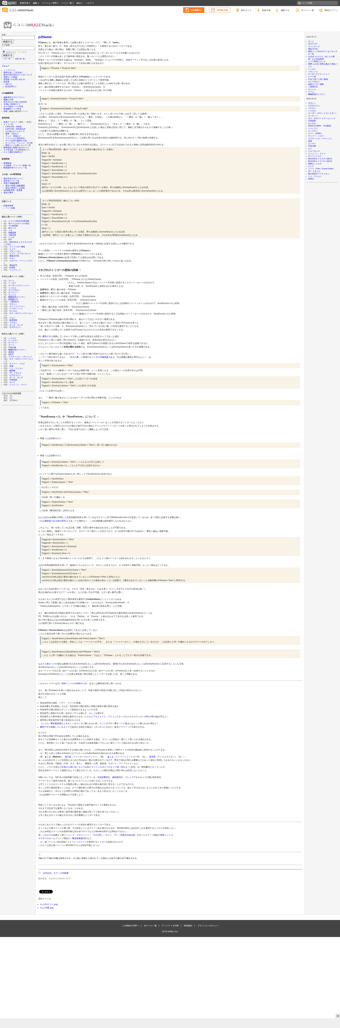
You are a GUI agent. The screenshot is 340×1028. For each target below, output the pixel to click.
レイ (44, 723)
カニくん (12, 295)
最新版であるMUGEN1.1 (56, 521)
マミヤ (79, 723)
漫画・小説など (12, 133)
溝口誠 (68, 757)
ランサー (312, 143)
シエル (88, 716)
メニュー (6, 66)
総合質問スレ (11, 86)
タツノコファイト (17, 306)
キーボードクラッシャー (19, 285)
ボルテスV (312, 44)
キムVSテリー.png (49, 904)
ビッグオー (13, 340)
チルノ (12, 258)
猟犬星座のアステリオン (319, 174)
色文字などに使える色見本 (15, 102)
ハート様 (312, 76)
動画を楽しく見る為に (13, 72)
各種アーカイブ (10, 122)
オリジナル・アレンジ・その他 (19, 143)
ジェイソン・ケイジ (18, 385)
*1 (56, 46)
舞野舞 (12, 371)
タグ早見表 (8, 150)
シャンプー (313, 128)
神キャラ (12, 228)
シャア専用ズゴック (317, 61)
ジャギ (11, 237)
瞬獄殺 (115, 777)
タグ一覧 (7, 59)
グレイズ (129, 777)
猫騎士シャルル (315, 164)
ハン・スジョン (16, 368)
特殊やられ (81, 683)
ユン (110, 835)
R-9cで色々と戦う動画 (318, 79)
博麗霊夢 (12, 233)
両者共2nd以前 (127, 835)
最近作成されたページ (13, 178)
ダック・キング (16, 325)
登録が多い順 (20, 59)
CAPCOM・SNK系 (13, 127)
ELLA (149, 716)
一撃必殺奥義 (55, 723)
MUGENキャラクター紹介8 (320, 161)
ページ (24, 52)
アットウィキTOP (170, 925)
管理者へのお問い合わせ (14, 79)
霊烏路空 (13, 265)
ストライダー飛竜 (17, 247)
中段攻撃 (101, 777)
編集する (285, 10)
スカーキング (314, 151)
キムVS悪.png (46, 908)
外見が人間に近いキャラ (73, 767)
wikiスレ (8, 84)
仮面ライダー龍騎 (316, 84)
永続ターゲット (133, 60)
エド (310, 148)
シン (42, 360)
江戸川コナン (15, 327)
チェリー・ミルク (17, 363)
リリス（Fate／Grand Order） (321, 168)
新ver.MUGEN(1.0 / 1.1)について (18, 75)
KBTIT (11, 354)
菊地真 (152, 757)
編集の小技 (8, 99)
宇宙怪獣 (13, 380)
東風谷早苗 (14, 256)
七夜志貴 (12, 235)
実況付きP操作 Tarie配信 (319, 126)
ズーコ (11, 281)
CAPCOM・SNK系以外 (15, 129)
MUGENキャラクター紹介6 (320, 159)
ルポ (102, 767)
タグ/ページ (11, 52)
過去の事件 (8, 192)
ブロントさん (15, 251)
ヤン (116, 835)
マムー (12, 318)
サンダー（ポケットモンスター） (322, 113)
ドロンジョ (313, 71)
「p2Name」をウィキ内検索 (55, 873)
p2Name (45, 37)
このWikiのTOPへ (130, 925)
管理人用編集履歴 (11, 183)
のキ (110, 767)
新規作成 (266, 10)
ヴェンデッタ (314, 46)
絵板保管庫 (8, 206)
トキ (10, 230)
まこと (311, 41)
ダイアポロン (14, 290)
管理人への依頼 (10, 77)
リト (98, 767)
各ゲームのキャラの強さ (19, 223)
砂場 (5, 111)
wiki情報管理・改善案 (13, 190)
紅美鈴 (12, 267)
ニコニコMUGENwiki (21, 10)
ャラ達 (116, 767)
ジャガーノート (16, 309)
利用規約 (188, 925)
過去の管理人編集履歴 (15, 185)
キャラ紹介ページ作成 (13, 106)
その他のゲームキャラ (15, 131)
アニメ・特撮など (13, 136)
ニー (106, 767)
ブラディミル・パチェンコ (20, 357)
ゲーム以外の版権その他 (16, 141)
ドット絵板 (10, 208)
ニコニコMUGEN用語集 (18, 221)
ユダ (65, 723)
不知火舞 (12, 347)
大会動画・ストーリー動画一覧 (17, 165)
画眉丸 (11, 352)
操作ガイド (246, 10)
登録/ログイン (331, 10)
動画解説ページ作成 (12, 109)
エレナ (12, 382)
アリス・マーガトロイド (20, 253)
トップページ (9, 70)
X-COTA (97, 835)
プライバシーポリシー (208, 925)
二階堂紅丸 (14, 301)
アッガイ (12, 283)
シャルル (12, 288)
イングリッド (15, 270)
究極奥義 (104, 357)
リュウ (12, 249)
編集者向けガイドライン (14, 97)
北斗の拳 (74, 357)
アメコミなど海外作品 (15, 138)
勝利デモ (46, 336)
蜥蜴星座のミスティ (17, 297)
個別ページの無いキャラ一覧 (18, 145)
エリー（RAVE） (315, 133)
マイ (93, 767)
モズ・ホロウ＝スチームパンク (321, 118)
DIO (10, 239)
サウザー (42, 838)
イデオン (13, 323)
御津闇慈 (13, 320)
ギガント (13, 304)
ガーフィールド (315, 156)
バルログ (46, 835)
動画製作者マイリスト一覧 (15, 168)
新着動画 (7, 163)
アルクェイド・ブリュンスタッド (109, 716)
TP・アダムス (15, 373)
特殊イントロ (68, 683)
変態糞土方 (13, 299)
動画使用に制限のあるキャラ (16, 147)
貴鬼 (11, 366)
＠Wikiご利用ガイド (12, 104)
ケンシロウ (105, 723)
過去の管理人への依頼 (15, 188)
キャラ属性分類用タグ (13, 152)
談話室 (6, 82)
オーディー (13, 292)
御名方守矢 (313, 49)
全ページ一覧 (307, 10)
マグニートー (82, 835)
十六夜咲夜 (13, 226)
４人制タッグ (48, 664)
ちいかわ (13, 311)
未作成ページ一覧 (11, 181)
